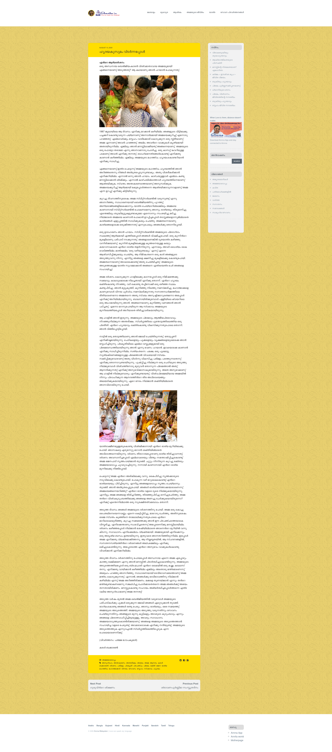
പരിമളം (120, 665)
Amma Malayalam (101, 731)
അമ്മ (146, 662)
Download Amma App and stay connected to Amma (223, 141)
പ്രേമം (146, 665)
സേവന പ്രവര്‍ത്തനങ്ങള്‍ (232, 12)
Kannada (126, 725)
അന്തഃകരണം (119, 662)
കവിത (215, 187)
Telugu (171, 725)
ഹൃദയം (156, 668)
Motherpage (237, 740)
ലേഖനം (215, 195)
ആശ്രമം (177, 12)
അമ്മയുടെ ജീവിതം (195, 12)
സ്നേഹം (140, 668)
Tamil (163, 725)
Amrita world (237, 736)
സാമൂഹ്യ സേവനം (221, 212)
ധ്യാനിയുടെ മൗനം (221, 89)
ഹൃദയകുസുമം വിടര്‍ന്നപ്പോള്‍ (122, 52)
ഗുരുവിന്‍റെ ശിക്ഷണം (102, 687)
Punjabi (145, 725)
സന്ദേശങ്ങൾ (218, 208)
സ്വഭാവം (148, 668)
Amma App (236, 732)
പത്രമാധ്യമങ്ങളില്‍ (221, 191)
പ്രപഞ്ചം (138, 665)
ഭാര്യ (164, 665)
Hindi (117, 725)
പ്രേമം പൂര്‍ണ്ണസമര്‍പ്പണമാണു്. (226, 85)
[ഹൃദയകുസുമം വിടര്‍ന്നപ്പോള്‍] (184, 660)
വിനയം (124, 668)
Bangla (99, 725)
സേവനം (132, 668)
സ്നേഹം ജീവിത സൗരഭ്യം (223, 105)
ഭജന (158, 665)
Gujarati (108, 725)
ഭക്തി (152, 665)
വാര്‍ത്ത (216, 200)
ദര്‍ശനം (113, 665)
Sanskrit (154, 725)
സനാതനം (217, 204)
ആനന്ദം (153, 662)
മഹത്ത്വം (103, 668)
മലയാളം (151, 12)
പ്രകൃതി (128, 665)
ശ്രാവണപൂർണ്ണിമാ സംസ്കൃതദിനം (179, 687)
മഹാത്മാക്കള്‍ (114, 668)
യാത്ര (212, 12)
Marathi (136, 725)
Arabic (91, 725)
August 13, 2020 (105, 47)
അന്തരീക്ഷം (131, 662)
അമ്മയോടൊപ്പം (109, 659)
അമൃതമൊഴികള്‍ (220, 179)
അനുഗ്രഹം (107, 662)
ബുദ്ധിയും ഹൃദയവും (222, 81)
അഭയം (140, 662)
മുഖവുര (164, 12)
